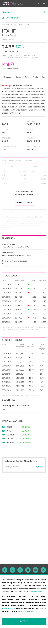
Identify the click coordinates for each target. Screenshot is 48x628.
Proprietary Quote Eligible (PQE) (15, 247)
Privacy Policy (35, 591)
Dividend (30, 130)
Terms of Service (25, 611)
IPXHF (21, 24)
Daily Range (31, 121)
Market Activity (7, 24)
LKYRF (10, 438)
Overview (8, 77)
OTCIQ (38, 3)
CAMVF (10, 434)
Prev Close (6, 138)
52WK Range (32, 138)
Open (4, 121)
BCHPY (10, 442)
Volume (5, 130)
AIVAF (10, 431)
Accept (24, 621)
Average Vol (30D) (9, 147)
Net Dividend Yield (34, 147)
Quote (18, 77)
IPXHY (5, 409)
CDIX (9, 427)
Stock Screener (12, 17)
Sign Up (38, 466)
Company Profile (31, 77)
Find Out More (24, 202)
